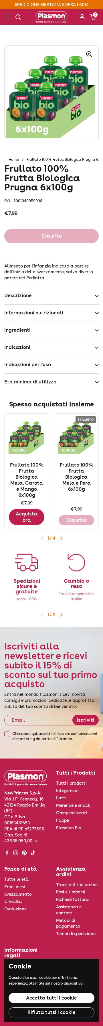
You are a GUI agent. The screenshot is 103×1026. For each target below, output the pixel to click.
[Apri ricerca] (18, 17)
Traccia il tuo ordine (77, 884)
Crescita (13, 901)
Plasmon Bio (68, 827)
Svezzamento (18, 894)
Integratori (67, 790)
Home (14, 159)
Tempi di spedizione (76, 933)
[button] (93, 17)
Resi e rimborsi (70, 892)
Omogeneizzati (71, 812)
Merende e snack (73, 805)
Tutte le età (16, 879)
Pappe (62, 820)
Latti (61, 797)
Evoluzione (15, 909)
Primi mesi (14, 886)
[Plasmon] (51, 17)
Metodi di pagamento (68, 923)
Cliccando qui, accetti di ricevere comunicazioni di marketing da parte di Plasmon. (54, 736)
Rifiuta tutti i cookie (51, 1012)
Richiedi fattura (72, 899)
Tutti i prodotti (71, 783)
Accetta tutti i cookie (51, 998)
